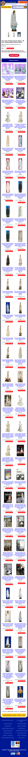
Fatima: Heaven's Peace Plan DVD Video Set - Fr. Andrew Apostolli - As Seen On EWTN (7, 506)
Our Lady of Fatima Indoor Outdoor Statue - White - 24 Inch (20, 172)
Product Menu (7, 7)
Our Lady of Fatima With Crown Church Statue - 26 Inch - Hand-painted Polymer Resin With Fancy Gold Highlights (7, 675)
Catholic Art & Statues (21, 723)
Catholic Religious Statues (21, 730)
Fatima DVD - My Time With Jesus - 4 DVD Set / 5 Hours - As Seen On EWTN (8, 482)
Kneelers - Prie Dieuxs (8, 735)
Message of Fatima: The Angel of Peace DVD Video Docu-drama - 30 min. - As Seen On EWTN (20, 506)
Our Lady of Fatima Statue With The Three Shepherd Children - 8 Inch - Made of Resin (7, 385)
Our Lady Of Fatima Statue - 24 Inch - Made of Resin (20, 316)
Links (24, 715)
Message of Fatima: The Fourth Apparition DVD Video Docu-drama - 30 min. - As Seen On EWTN (8, 554)
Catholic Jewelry (21, 728)
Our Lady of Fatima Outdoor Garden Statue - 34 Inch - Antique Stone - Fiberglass (20, 244)
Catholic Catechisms (21, 726)
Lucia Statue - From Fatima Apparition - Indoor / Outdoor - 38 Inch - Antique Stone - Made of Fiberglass (20, 126)
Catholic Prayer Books (8, 730)
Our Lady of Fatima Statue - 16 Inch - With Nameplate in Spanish (20, 292)
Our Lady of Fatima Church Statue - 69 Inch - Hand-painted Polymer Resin (7, 624)
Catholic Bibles (8, 726)
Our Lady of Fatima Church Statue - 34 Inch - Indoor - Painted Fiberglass (7, 149)
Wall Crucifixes (22, 737)
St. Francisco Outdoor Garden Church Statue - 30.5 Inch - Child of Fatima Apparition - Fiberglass (20, 409)
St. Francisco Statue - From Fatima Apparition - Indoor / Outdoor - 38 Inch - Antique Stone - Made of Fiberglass (7, 435)
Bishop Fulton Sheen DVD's (8, 720)
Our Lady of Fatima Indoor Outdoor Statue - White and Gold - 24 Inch (8, 195)
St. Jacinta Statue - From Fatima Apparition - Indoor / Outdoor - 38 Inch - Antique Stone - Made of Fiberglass (7, 459)
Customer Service (14, 4)
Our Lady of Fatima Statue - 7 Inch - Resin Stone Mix (8, 338)
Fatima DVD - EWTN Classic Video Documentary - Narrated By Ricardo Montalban (20, 102)
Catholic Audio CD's (8, 723)
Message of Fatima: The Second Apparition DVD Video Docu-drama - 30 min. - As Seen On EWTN (20, 554)
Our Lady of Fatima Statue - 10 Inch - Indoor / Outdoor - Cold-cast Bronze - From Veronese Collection (8, 269)
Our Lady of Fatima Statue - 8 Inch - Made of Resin (20, 338)
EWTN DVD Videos (8, 733)
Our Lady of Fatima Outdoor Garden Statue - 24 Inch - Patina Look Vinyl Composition (8, 245)
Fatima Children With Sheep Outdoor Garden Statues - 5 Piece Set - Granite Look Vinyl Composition (20, 78)
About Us (19, 715)
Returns (14, 715)
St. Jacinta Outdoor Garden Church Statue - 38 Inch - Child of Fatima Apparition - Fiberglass (20, 435)
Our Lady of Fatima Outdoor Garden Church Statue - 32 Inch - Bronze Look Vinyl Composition (20, 195)
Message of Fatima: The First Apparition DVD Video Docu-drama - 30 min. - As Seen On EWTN (20, 530)
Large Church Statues (21, 735)
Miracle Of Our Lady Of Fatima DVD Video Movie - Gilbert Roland (20, 577)
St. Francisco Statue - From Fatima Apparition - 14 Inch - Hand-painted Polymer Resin (20, 701)
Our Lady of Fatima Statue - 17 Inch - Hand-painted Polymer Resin (8, 316)
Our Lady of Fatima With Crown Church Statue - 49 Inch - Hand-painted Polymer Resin (20, 675)
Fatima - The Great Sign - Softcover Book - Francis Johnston (20, 458)
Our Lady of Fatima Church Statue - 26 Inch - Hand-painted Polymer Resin (7, 601)
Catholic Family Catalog (10, 2)
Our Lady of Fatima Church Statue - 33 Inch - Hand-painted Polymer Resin (20, 601)
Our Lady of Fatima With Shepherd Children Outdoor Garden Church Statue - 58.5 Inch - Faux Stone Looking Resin (8, 410)
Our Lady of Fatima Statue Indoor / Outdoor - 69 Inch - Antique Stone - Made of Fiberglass (20, 361)
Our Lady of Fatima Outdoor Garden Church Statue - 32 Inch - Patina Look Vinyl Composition (8, 220)
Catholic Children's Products (8, 728)
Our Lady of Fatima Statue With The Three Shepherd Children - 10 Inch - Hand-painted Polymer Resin (7, 651)
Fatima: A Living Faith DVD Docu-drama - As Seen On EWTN (20, 482)
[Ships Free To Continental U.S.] (14, 56)
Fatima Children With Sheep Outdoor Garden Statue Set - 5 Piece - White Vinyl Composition (8, 78)
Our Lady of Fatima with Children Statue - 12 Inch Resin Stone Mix (20, 385)
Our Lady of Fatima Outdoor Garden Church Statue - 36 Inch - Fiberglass (20, 219)
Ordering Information (7, 715)
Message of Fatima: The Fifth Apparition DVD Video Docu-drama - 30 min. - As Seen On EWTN (7, 530)
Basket (26, 4)
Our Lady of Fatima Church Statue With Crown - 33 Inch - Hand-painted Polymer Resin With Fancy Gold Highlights (20, 625)
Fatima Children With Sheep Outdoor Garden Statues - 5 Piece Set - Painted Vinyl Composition (8, 102)
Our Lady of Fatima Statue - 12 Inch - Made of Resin (8, 292)
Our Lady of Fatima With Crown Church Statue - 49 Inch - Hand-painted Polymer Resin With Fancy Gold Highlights (7, 701)
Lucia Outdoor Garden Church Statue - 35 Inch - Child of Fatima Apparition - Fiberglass (8, 126)
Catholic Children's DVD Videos (22, 721)
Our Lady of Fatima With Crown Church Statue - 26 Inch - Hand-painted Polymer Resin (20, 651)
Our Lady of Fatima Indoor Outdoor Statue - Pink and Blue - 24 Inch (7, 172)
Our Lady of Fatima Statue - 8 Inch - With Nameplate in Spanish (8, 361)
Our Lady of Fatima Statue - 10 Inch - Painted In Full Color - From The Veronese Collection (20, 269)
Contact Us (8, 4)
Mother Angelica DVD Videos (8, 737)
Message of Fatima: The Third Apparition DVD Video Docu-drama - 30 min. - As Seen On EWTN (8, 578)
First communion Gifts (21, 733)
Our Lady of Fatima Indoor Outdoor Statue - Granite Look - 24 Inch (20, 149)
